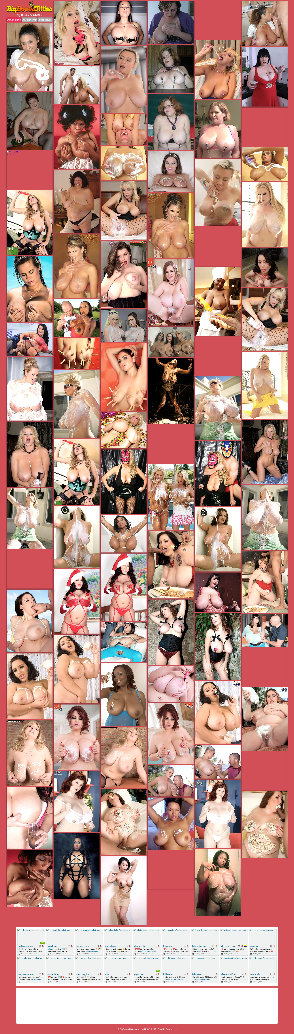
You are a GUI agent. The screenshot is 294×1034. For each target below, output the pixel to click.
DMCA (161, 1029)
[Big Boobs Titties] (29, 7)
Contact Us (171, 1029)
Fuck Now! (45, 19)
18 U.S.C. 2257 (148, 1029)
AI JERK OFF (29, 19)
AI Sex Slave (14, 19)
